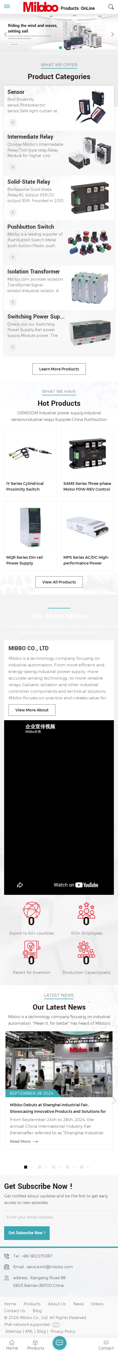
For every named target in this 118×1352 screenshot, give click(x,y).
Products (32, 1303)
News (78, 1303)
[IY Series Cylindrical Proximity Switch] (30, 453)
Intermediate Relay (30, 137)
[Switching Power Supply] (12, 347)
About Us (57, 1303)
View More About (32, 710)
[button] (56, 47)
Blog (37, 1310)
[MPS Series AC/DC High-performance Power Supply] (87, 527)
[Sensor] (12, 122)
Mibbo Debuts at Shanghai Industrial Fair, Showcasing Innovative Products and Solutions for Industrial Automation (58, 1108)
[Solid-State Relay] (12, 212)
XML (29, 1331)
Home (10, 1303)
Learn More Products (59, 369)
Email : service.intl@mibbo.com (43, 1266)
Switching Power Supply (36, 316)
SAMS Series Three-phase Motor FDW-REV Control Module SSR (87, 486)
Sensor (15, 92)
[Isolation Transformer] (12, 302)
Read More (20, 1141)
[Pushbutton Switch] (12, 257)
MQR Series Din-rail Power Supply (24, 560)
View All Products (59, 582)
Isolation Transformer (33, 271)
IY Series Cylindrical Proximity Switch (25, 486)
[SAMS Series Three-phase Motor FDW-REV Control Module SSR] (87, 453)
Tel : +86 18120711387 (32, 1256)
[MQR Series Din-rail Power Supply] (30, 527)
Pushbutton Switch (30, 227)
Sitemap (13, 1331)
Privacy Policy (62, 1331)
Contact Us (14, 1310)
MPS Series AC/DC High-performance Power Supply (86, 560)
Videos (97, 1303)
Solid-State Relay (28, 182)
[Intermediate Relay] (12, 167)
